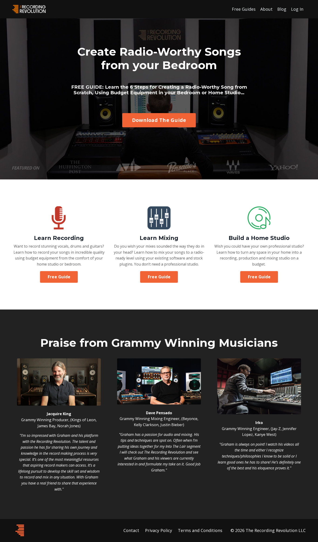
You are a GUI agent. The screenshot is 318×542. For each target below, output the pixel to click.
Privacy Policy (158, 530)
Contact (131, 530)
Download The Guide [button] (159, 120)
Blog (281, 9)
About (266, 9)
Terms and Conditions (200, 530)
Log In (297, 9)
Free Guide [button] (59, 276)
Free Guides (244, 9)
